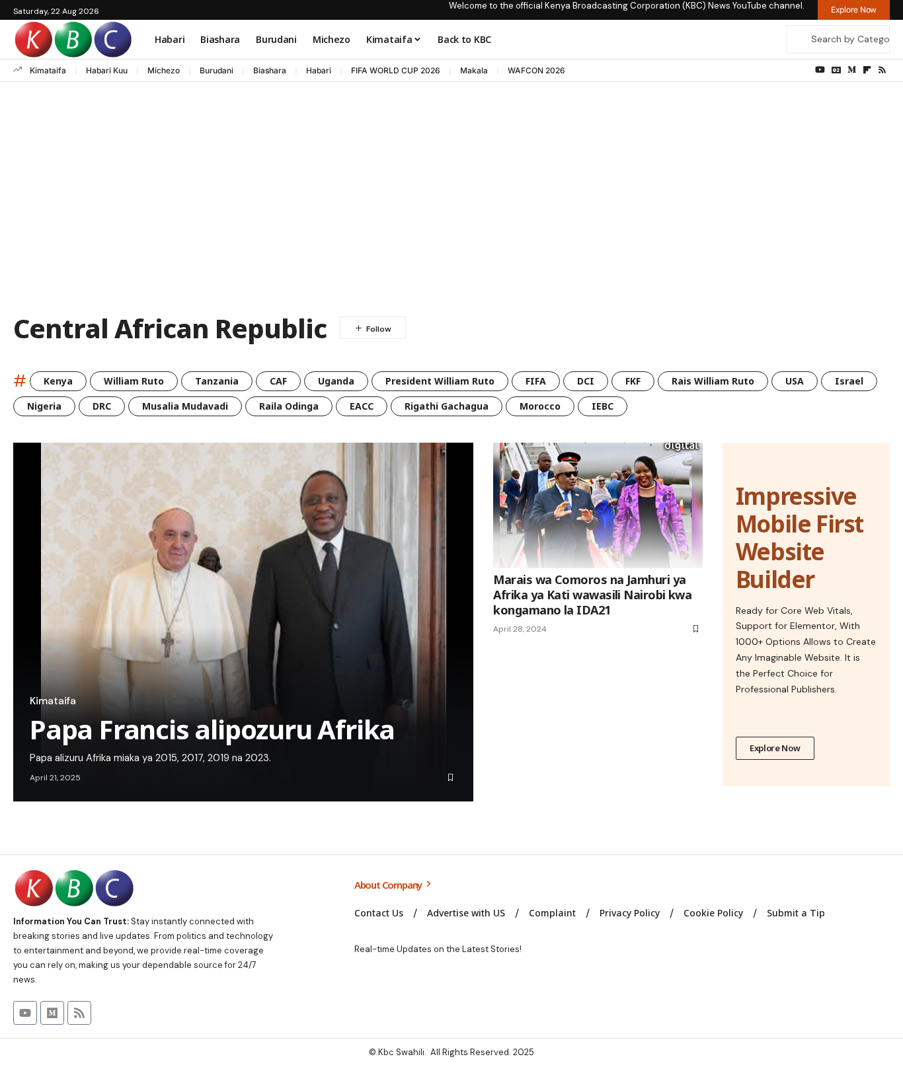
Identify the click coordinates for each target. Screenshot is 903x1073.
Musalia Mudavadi (185, 406)
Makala (474, 70)
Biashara (269, 70)
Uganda (336, 381)
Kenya (58, 381)
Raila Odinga (289, 406)
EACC (361, 406)
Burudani (216, 70)
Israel (849, 381)
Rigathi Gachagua (447, 406)
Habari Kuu (107, 70)
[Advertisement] (451, 200)
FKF (633, 381)
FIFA (536, 381)
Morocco (540, 406)
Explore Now (775, 748)
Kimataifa (48, 70)
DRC (102, 406)
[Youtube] (25, 1013)
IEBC (602, 406)
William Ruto (134, 381)
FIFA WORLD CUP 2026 (395, 70)
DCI (585, 381)
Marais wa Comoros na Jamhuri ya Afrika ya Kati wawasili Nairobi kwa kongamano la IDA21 (592, 595)
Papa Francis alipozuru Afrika (212, 729)
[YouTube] (820, 70)
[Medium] (851, 70)
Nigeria (44, 406)
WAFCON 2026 (536, 70)
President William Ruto (439, 381)
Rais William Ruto (713, 381)
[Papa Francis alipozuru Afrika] (243, 622)
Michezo (163, 70)
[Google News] (836, 70)
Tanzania (217, 381)
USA (794, 381)
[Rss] (882, 70)
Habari (318, 70)
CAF (278, 381)
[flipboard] (867, 70)
